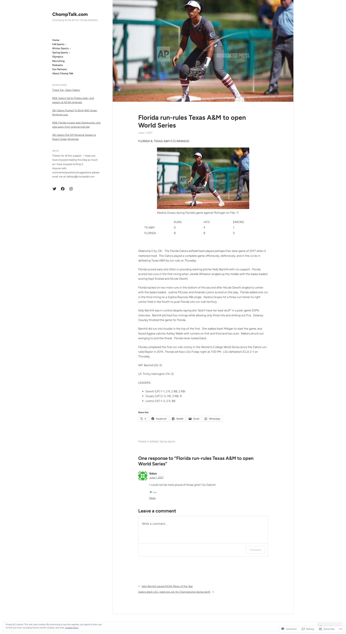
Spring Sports (167, 441)
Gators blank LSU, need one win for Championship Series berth (174, 591)
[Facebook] (63, 189)
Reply (152, 498)
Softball (154, 441)
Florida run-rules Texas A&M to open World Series (192, 121)
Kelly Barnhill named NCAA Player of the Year (167, 586)
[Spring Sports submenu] (69, 52)
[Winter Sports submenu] (70, 48)
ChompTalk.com (70, 14)
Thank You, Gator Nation (66, 90)
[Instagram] (71, 189)
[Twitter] (54, 189)
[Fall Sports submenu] (65, 44)
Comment (255, 549)
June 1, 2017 (156, 477)
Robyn (153, 473)
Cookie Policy (72, 627)
